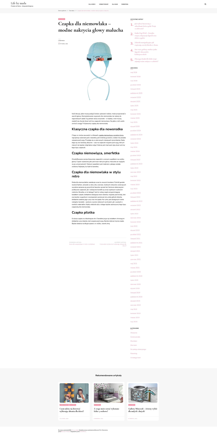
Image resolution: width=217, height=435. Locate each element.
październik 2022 (136, 201)
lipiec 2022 (134, 214)
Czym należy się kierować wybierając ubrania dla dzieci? (72, 410)
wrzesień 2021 (135, 247)
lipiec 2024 (134, 143)
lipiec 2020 (134, 280)
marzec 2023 (135, 185)
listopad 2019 (135, 293)
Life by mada (18, 3)
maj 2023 (133, 176)
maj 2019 (133, 309)
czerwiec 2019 (135, 305)
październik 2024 (136, 135)
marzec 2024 (135, 151)
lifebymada (61, 40)
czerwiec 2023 (135, 172)
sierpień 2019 (135, 301)
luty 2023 (133, 189)
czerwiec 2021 (135, 259)
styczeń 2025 (135, 126)
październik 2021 (136, 243)
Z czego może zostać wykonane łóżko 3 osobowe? (106, 410)
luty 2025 (133, 122)
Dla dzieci (92, 4)
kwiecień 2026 (135, 77)
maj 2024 (133, 147)
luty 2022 (133, 226)
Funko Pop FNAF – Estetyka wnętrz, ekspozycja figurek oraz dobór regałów (145, 35)
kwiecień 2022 (135, 222)
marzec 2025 (135, 118)
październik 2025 (136, 93)
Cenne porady (103, 4)
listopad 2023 (135, 160)
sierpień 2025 (135, 101)
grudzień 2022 (135, 193)
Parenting (124, 4)
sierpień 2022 (135, 210)
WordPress (83, 431)
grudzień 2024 (135, 131)
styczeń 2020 (135, 288)
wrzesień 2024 (135, 139)
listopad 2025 (135, 89)
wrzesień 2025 (135, 97)
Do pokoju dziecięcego (138, 349)
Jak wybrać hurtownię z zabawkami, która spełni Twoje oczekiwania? (145, 26)
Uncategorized (135, 358)
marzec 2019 (135, 318)
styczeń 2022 (135, 230)
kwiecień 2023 (135, 180)
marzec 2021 (135, 268)
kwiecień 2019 (135, 313)
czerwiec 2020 (135, 284)
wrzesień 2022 (135, 205)
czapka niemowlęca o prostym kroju (111, 135)
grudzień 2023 (135, 155)
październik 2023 (136, 164)
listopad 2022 (135, 197)
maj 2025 (133, 110)
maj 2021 (133, 264)
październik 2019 (136, 297)
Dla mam (115, 4)
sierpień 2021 (135, 251)
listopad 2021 (135, 239)
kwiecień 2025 (135, 114)
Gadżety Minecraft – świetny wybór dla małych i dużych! (142, 410)
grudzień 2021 (135, 234)
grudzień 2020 (135, 272)
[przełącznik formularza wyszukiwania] (205, 4)
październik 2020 (136, 276)
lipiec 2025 (134, 106)
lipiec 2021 (134, 255)
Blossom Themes (65, 431)
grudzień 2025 (135, 85)
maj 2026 (133, 72)
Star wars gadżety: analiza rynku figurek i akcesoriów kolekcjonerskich (146, 52)
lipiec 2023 (134, 168)
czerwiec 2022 (135, 218)
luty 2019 (133, 322)
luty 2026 (133, 81)
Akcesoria (133, 333)
